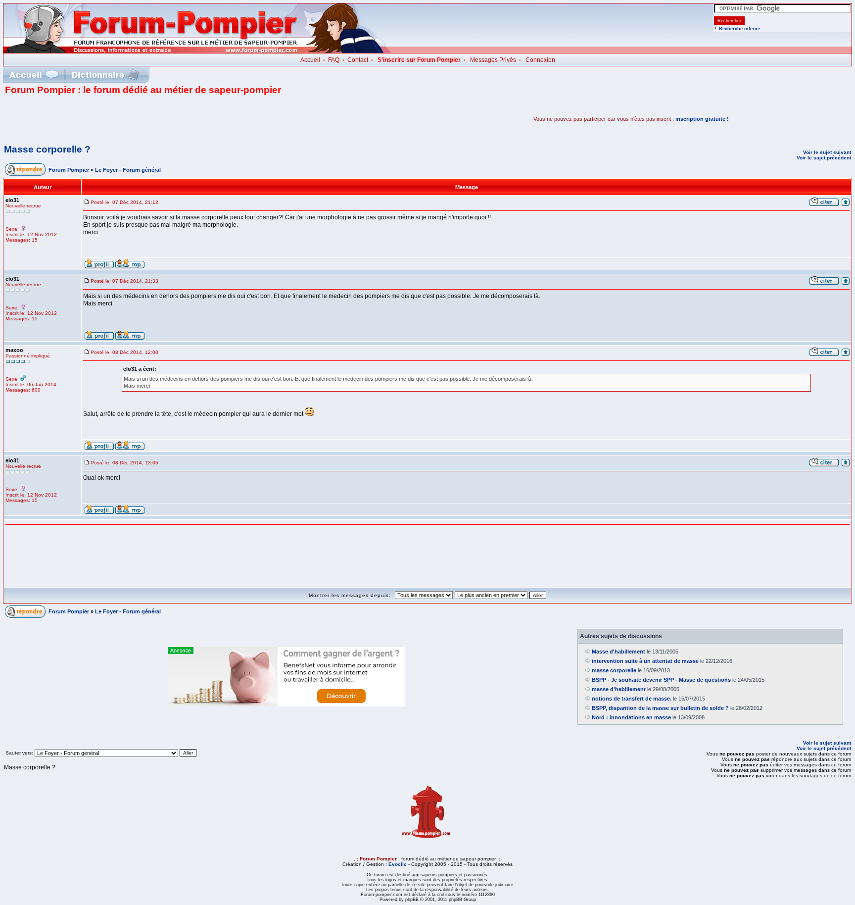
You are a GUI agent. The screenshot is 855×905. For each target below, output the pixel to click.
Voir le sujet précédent (824, 157)
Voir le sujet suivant (827, 152)
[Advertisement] (121, 119)
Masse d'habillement (618, 651)
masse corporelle (614, 670)
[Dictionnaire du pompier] (105, 74)
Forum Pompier (68, 170)
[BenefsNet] (286, 704)
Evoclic (397, 864)
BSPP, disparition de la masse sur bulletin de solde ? (660, 708)
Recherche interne (739, 28)
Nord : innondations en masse (631, 717)
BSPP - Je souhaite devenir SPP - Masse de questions (661, 680)
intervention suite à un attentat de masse (645, 661)
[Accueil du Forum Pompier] (33, 74)
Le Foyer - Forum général (128, 170)
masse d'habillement (619, 689)
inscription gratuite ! (702, 119)
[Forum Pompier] (197, 51)
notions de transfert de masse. (631, 699)
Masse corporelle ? (47, 149)
